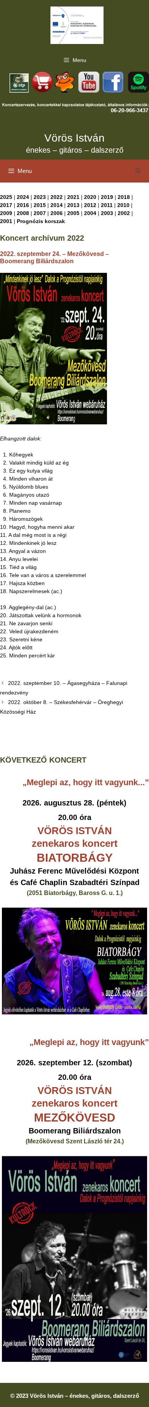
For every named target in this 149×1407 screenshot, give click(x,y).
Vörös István (74, 138)
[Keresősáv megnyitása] (138, 171)
